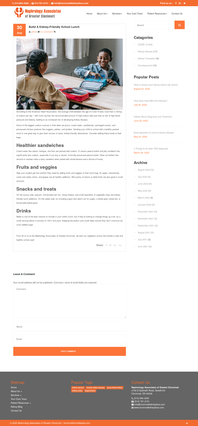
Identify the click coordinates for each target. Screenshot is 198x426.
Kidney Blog (16, 406)
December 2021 (146, 211)
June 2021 (143, 246)
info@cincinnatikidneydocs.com (149, 404)
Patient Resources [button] (156, 13)
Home (89, 13)
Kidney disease (145, 51)
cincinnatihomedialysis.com (77, 422)
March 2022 (144, 197)
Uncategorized (145, 65)
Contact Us (177, 13)
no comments (46, 31)
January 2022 (144, 204)
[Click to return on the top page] (187, 422)
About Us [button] (101, 13)
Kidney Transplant (146, 58)
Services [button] (116, 13)
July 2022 (142, 176)
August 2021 (144, 232)
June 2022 (143, 183)
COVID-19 (143, 44)
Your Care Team (135, 13)
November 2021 (146, 218)
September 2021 (146, 225)
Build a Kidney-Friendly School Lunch (54, 27)
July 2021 (142, 239)
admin (34, 31)
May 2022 (143, 190)
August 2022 (144, 169)
